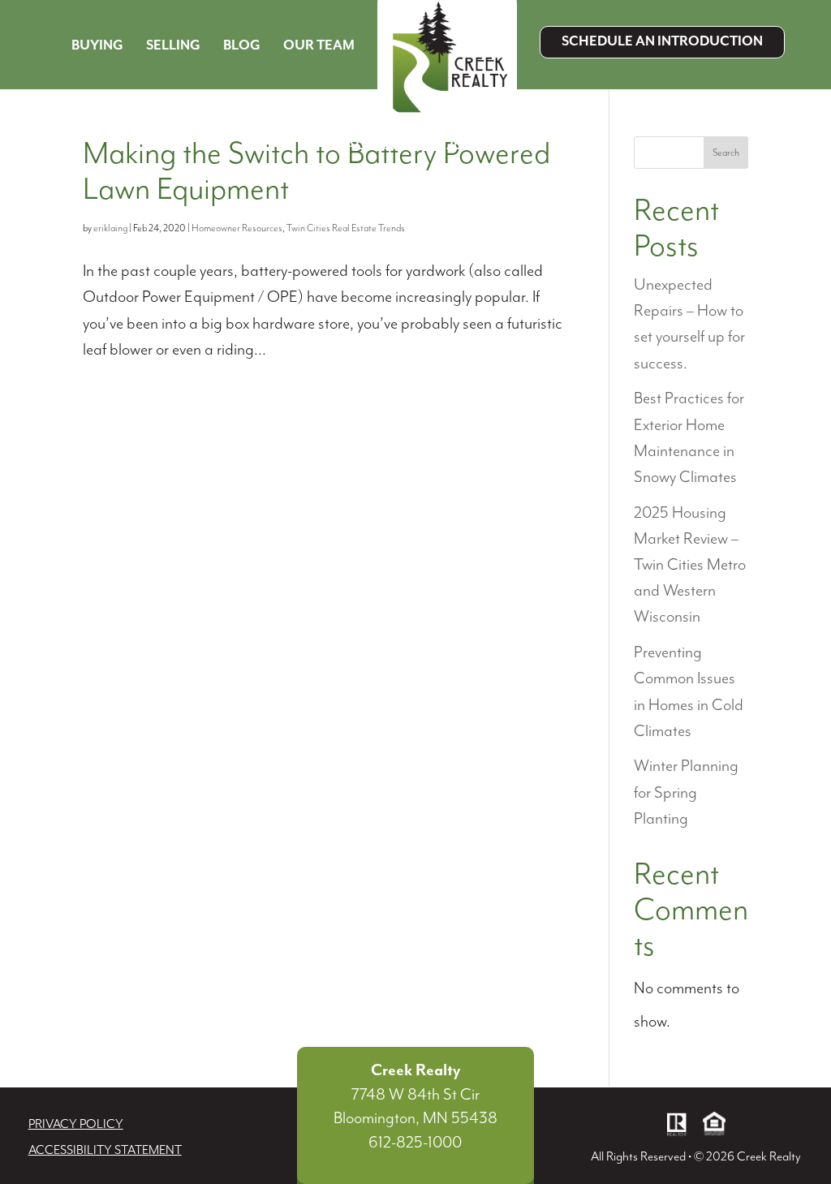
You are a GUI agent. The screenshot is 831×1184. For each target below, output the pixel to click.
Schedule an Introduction (662, 42)
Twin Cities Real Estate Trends (345, 228)
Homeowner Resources (237, 228)
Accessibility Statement (105, 1150)
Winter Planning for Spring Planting (686, 792)
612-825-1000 (415, 1143)
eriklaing (110, 228)
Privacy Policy (75, 1124)
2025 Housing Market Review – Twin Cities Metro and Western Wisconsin (690, 565)
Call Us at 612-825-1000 (416, 145)
